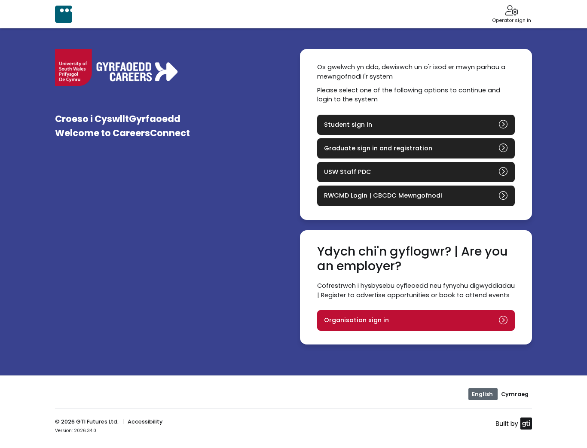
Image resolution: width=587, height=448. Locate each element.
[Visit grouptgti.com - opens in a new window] (513, 423)
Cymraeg (515, 394)
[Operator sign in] (511, 11)
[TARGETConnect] (63, 14)
